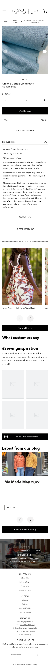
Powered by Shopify (31, 664)
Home (6, 21)
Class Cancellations (25, 612)
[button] (5, 51)
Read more (10, 507)
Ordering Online (25, 578)
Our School (25, 604)
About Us (25, 600)
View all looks (25, 328)
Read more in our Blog (25, 529)
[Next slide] (30, 318)
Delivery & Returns (25, 582)
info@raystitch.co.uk (27, 622)
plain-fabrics (16, 21)
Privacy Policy (25, 586)
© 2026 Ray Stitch (19, 664)
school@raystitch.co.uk (27, 625)
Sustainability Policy (25, 590)
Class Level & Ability (25, 608)
